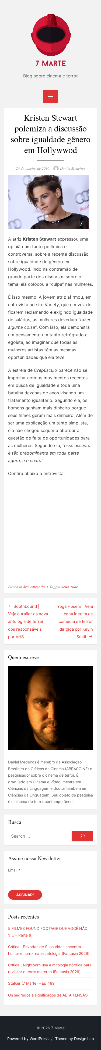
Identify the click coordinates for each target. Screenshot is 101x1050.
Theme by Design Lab (74, 1038)
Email (14, 870)
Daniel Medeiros (72, 168)
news (65, 586)
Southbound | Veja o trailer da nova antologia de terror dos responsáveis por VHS (28, 621)
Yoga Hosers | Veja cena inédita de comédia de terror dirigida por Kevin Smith (75, 621)
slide (74, 586)
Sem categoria (34, 586)
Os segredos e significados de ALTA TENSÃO (48, 995)
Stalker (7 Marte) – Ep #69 (31, 983)
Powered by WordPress (27, 1038)
